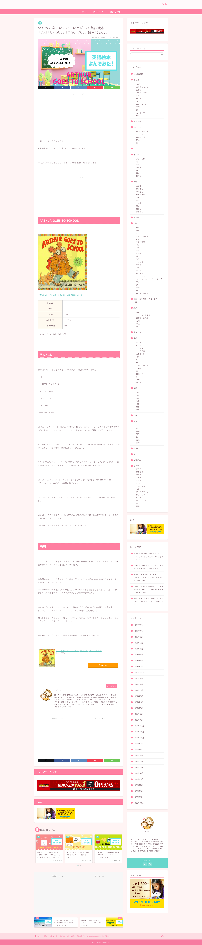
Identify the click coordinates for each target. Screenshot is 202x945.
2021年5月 (138, 767)
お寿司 (138, 475)
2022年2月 (138, 714)
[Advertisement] (79, 112)
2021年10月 (138, 738)
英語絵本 (137, 460)
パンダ (138, 270)
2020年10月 (138, 803)
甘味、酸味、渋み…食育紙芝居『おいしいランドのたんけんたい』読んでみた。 (148, 601)
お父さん (139, 192)
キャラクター (139, 121)
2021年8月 (138, 749)
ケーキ (138, 498)
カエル (138, 265)
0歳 (137, 392)
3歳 (40, 23)
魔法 (138, 115)
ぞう (138, 245)
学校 (138, 324)
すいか (138, 483)
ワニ (138, 282)
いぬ (138, 228)
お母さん (139, 189)
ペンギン (139, 273)
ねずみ (138, 253)
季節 (135, 338)
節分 (138, 380)
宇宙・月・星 (141, 104)
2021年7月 (138, 755)
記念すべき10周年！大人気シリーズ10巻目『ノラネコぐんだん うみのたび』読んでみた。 (147, 577)
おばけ (138, 84)
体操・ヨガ (140, 137)
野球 (138, 140)
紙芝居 (136, 448)
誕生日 (138, 382)
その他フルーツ (142, 486)
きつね (138, 233)
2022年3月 (138, 708)
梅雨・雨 (139, 374)
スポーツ (137, 127)
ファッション (141, 93)
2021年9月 (138, 743)
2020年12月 (138, 797)
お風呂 (138, 312)
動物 (135, 223)
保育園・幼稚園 (142, 318)
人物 (135, 181)
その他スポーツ (142, 131)
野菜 (138, 506)
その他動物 (140, 242)
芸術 (138, 440)
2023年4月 (138, 660)
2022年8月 (138, 678)
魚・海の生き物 (142, 293)
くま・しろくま (142, 236)
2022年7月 (138, 684)
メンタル (139, 96)
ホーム (84, 12)
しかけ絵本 (138, 74)
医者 (138, 197)
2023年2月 (138, 666)
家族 (138, 206)
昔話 (135, 415)
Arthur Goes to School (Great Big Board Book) (79, 650)
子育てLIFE (138, 332)
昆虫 (138, 290)
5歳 (137, 407)
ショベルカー (141, 159)
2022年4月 (138, 702)
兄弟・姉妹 (140, 194)
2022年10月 (138, 672)
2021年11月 (138, 732)
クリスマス (140, 351)
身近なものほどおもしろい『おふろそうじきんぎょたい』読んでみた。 (148, 567)
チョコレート (141, 500)
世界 (135, 148)
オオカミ (139, 262)
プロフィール (98, 12)
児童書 (136, 217)
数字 (138, 431)
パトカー (139, 164)
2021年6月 (138, 761)
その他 (136, 80)
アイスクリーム (142, 492)
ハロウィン (140, 354)
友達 (138, 200)
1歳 (137, 395)
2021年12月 (138, 726)
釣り (138, 143)
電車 (138, 173)
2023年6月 (138, 649)
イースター (140, 348)
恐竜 (138, 288)
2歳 (137, 398)
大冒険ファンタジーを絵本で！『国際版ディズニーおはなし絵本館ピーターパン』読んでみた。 (148, 589)
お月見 (138, 342)
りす (138, 259)
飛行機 (138, 176)
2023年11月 (138, 631)
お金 (138, 425)
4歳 (137, 404)
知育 (135, 421)
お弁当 (138, 477)
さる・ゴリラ (141, 239)
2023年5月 (138, 654)
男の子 (138, 209)
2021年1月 (138, 791)
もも (138, 489)
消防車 (138, 167)
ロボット (139, 98)
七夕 (138, 357)
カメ (138, 268)
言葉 (138, 443)
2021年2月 (138, 785)
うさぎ (138, 230)
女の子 (138, 203)
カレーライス (141, 495)
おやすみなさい (142, 87)
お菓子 (138, 480)
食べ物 (136, 466)
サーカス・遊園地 (143, 315)
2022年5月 (138, 696)
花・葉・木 (140, 113)
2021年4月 (138, 773)
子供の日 (139, 368)
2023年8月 (138, 637)
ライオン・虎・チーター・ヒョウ (149, 279)
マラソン (139, 134)
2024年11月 (138, 625)
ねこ (138, 250)
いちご (138, 469)
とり (138, 248)
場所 (135, 308)
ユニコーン (140, 276)
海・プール (140, 327)
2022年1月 (138, 720)
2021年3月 (138, 779)
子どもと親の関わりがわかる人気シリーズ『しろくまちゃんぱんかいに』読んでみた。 (148, 557)
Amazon (103, 665)
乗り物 (136, 154)
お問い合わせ (115, 12)
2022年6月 (138, 690)
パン (138, 503)
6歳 (137, 410)
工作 (138, 107)
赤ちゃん (139, 212)
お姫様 (138, 186)
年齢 (135, 388)
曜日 (138, 434)
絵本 (135, 454)
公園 (138, 321)
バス (138, 162)
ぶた (138, 256)
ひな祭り (139, 345)
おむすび (139, 472)
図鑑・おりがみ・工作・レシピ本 (145, 300)
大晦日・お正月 (142, 365)
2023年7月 (138, 643)
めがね (138, 90)
